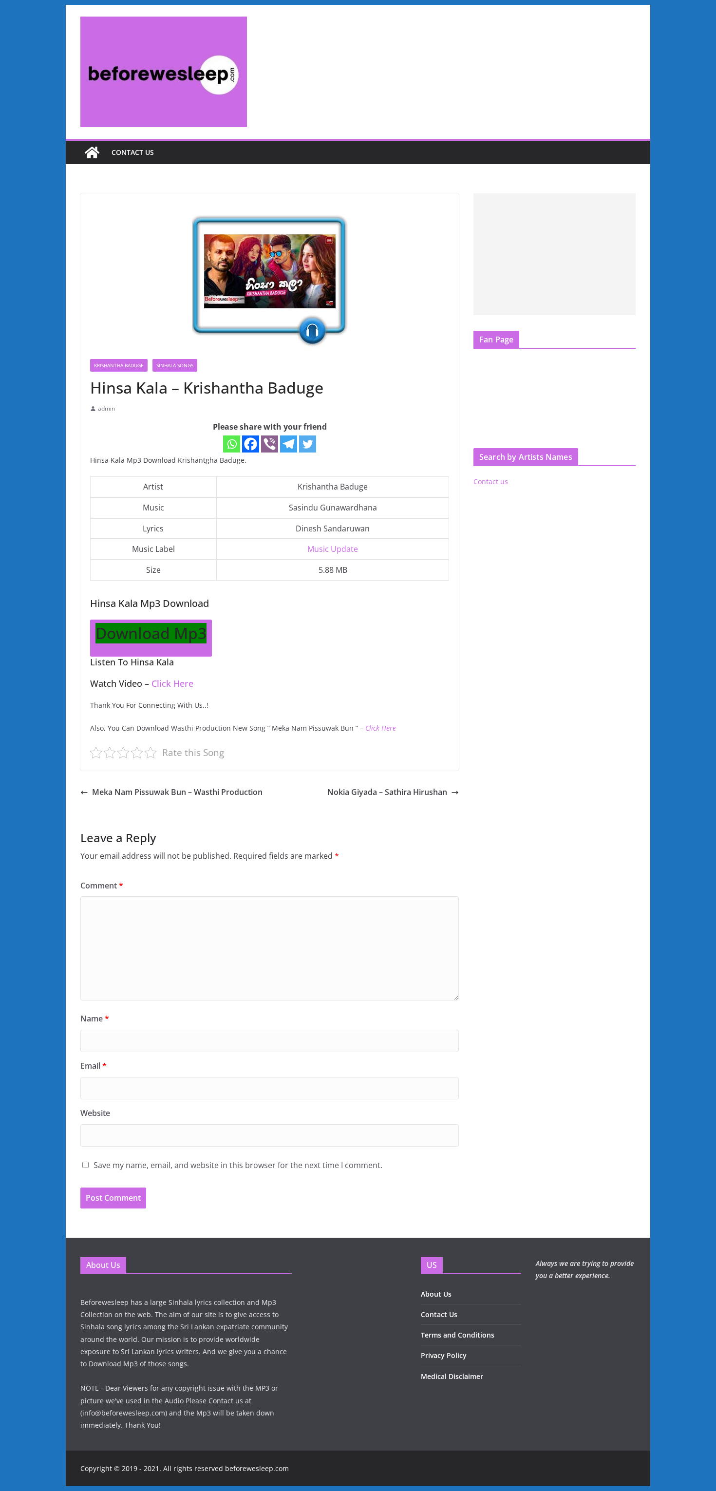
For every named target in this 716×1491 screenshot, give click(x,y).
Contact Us (439, 1314)
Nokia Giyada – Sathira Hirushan (387, 792)
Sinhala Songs (174, 365)
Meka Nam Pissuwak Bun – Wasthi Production (177, 792)
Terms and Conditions (457, 1335)
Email (93, 1065)
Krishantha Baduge (119, 365)
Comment (101, 885)
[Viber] (269, 444)
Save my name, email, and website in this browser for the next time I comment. (238, 1165)
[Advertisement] (554, 254)
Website (95, 1113)
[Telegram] (288, 444)
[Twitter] (307, 444)
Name (94, 1018)
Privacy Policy (444, 1355)
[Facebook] (250, 444)
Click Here (172, 683)
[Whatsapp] (231, 444)
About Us (436, 1294)
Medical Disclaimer (452, 1376)
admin (106, 408)
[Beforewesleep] (92, 152)
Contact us (133, 152)
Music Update (332, 549)
